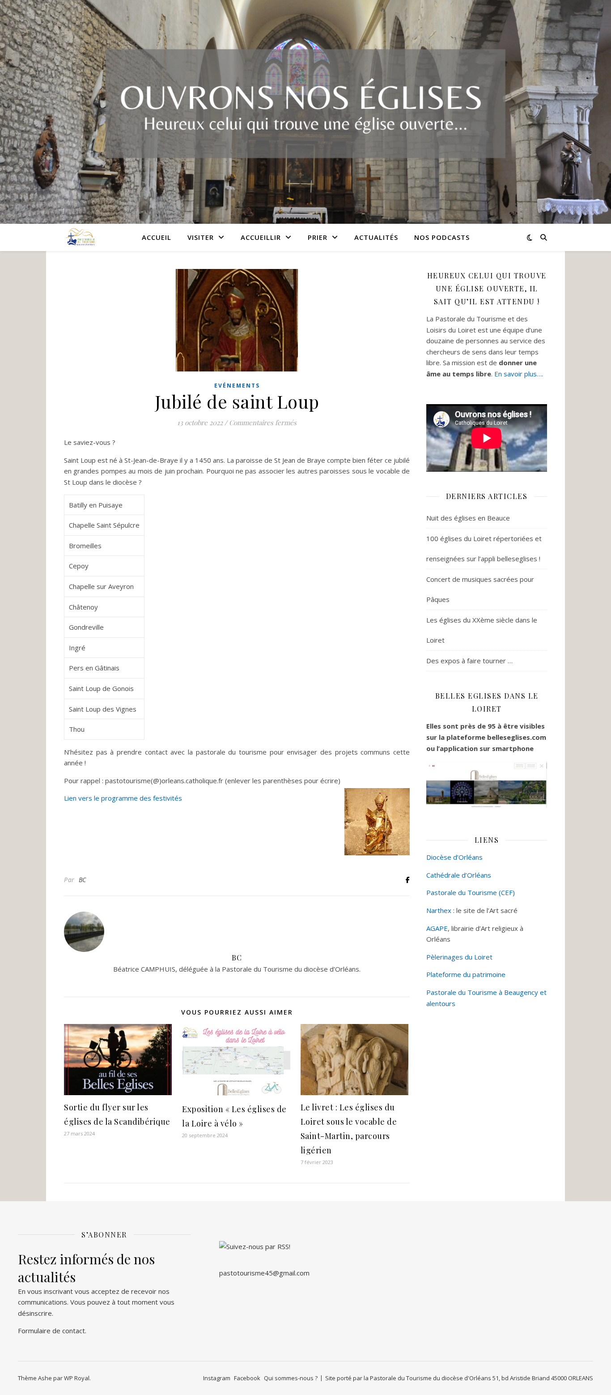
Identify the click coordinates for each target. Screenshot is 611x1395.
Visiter (200, 237)
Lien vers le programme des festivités (123, 797)
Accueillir (261, 237)
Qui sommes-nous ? (291, 1378)
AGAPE (437, 928)
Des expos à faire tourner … (469, 660)
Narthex (438, 910)
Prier (317, 237)
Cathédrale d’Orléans (458, 874)
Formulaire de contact (51, 1330)
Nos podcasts (442, 237)
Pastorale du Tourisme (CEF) (470, 892)
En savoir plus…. (518, 373)
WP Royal (76, 1378)
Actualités (376, 237)
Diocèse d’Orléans (454, 857)
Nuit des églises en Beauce (468, 517)
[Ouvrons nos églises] (79, 236)
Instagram (216, 1378)
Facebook (247, 1378)
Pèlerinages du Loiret (459, 956)
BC (82, 879)
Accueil (156, 237)
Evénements (237, 385)
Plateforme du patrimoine (465, 974)
